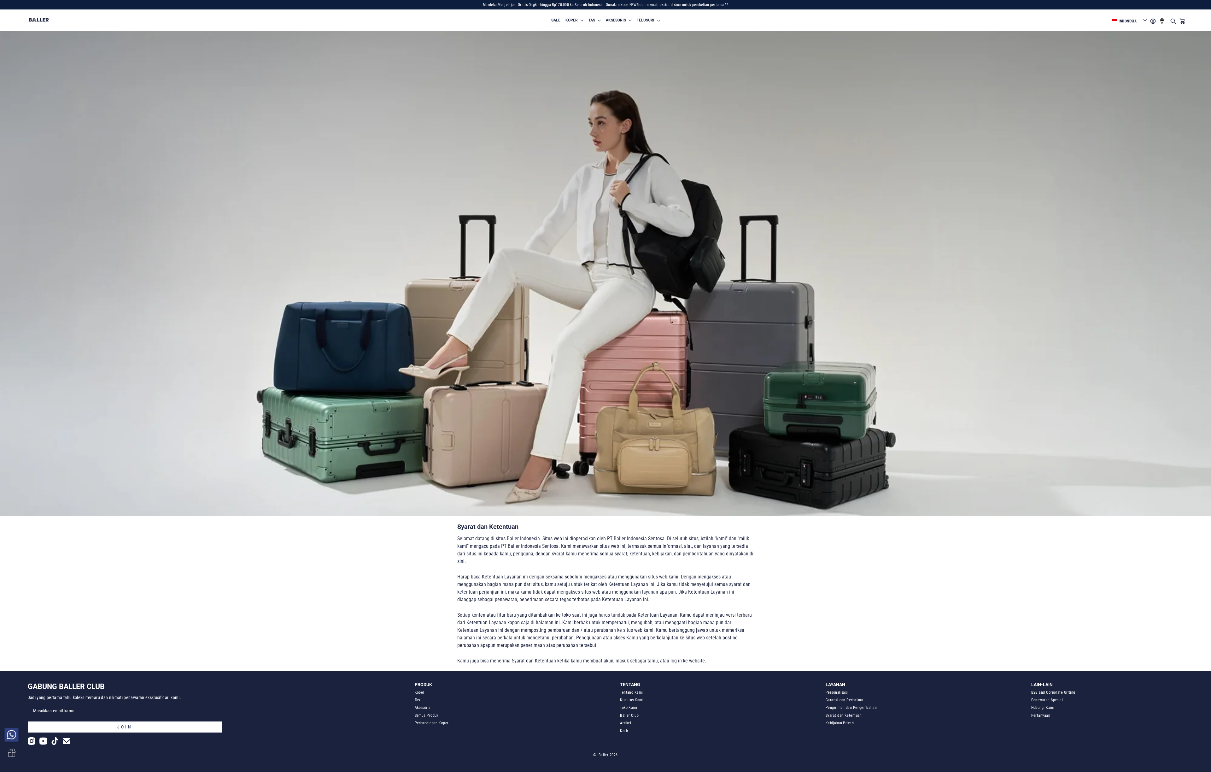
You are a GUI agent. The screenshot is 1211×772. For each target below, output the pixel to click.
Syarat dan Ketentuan (844, 715)
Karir (624, 731)
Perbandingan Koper (432, 723)
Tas (417, 700)
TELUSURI (646, 20)
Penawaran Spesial (1047, 700)
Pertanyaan (1040, 715)
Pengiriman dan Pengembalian (851, 707)
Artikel (625, 723)
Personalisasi (837, 692)
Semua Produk (426, 715)
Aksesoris (422, 707)
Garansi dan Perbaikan (844, 700)
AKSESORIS (616, 20)
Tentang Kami (631, 692)
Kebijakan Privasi (840, 723)
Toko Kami (628, 707)
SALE (555, 20)
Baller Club (629, 715)
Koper (419, 692)
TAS (592, 20)
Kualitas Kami (631, 700)
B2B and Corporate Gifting (1053, 692)
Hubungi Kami (1042, 707)
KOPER (572, 20)
